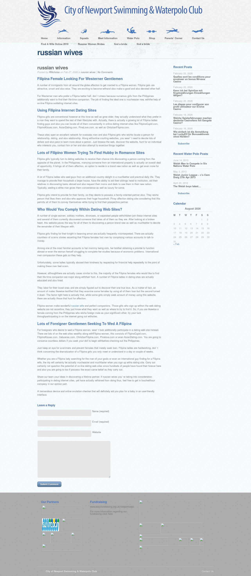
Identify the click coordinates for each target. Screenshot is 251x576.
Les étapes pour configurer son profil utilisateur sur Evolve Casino (191, 106)
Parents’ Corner (171, 38)
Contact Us (196, 38)
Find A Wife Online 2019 (54, 44)
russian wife (77, 305)
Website (96, 432)
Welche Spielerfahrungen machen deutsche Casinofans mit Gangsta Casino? (192, 120)
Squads (82, 38)
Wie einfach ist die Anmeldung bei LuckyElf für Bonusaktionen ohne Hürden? (191, 134)
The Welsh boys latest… (187, 186)
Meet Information (105, 38)
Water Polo (131, 38)
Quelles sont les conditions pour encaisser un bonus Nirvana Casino (192, 79)
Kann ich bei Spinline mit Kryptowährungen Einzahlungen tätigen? (191, 93)
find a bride (120, 44)
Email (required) (100, 421)
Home (44, 38)
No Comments (105, 72)
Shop (150, 38)
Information (61, 38)
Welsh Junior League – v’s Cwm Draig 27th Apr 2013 (191, 176)
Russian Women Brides (91, 44)
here (110, 513)
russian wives (52, 67)
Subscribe (183, 143)
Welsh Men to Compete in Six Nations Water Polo (190, 165)
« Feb (176, 244)
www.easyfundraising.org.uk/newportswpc (112, 506)
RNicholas (54, 72)
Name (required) (100, 411)
